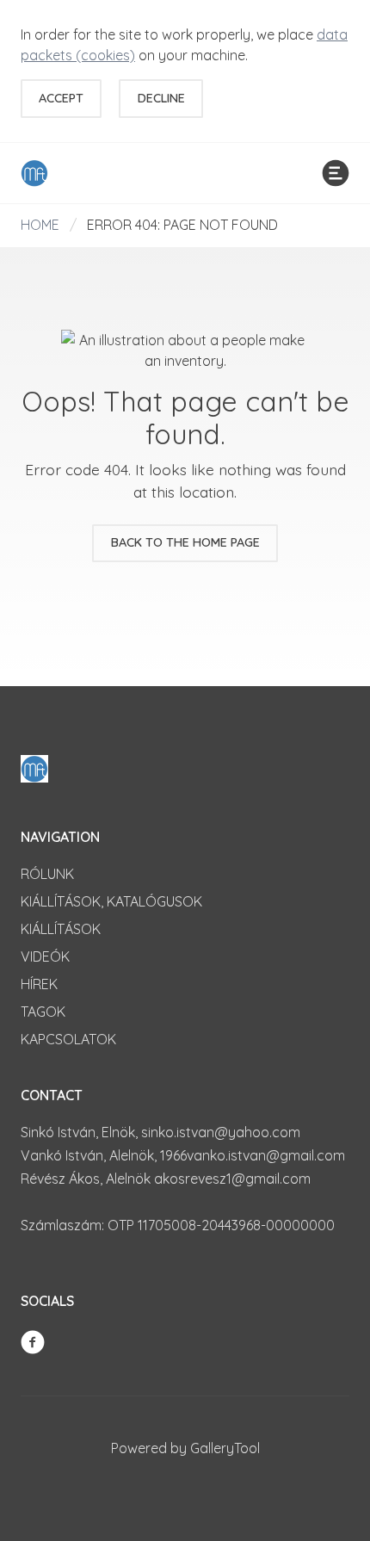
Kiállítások (61, 929)
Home (40, 224)
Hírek (39, 984)
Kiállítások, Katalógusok (111, 901)
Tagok (43, 1011)
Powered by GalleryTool (185, 1448)
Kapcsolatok (68, 1039)
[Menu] (335, 173)
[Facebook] (33, 1340)
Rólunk (47, 874)
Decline (161, 98)
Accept (61, 98)
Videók (45, 956)
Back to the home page (185, 542)
